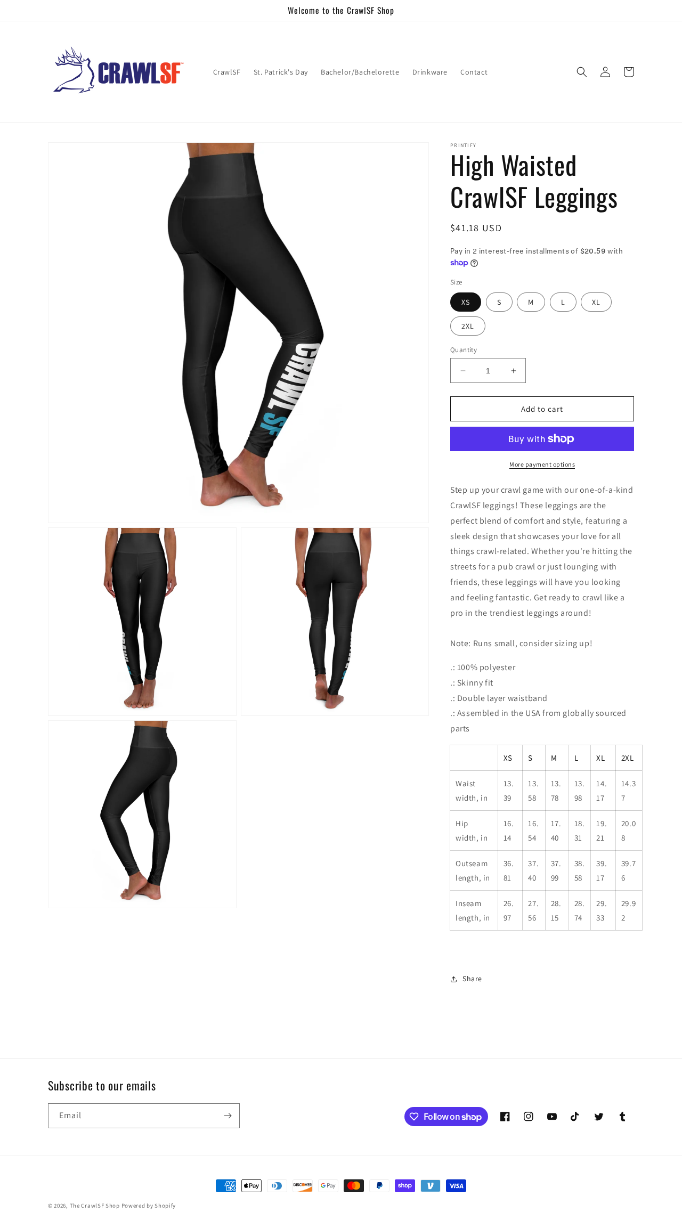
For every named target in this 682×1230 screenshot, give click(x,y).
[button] (582, 72)
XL (596, 302)
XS (465, 302)
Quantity (463, 349)
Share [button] (472, 978)
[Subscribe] (227, 1115)
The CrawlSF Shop (95, 1205)
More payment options (542, 464)
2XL (467, 326)
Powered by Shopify (148, 1205)
